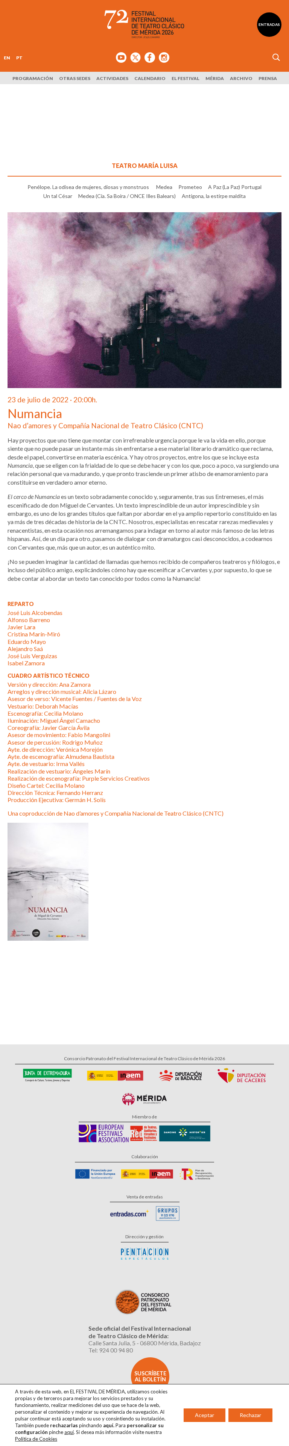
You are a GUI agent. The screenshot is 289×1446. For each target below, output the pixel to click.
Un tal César (57, 196)
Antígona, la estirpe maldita (214, 196)
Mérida (214, 78)
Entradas (269, 24)
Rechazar (250, 1415)
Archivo (241, 78)
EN (7, 57)
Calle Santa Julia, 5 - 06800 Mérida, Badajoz (144, 1342)
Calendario (150, 78)
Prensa (268, 78)
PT (19, 57)
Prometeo (190, 187)
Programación (32, 78)
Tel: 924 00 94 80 (110, 1350)
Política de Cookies (36, 1439)
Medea (164, 187)
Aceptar (204, 1415)
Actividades (112, 78)
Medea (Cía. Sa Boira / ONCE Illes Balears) (127, 196)
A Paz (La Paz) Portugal (235, 187)
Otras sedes (74, 78)
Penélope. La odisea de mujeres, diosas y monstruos (88, 187)
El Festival (185, 78)
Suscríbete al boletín (150, 1376)
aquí (69, 1432)
